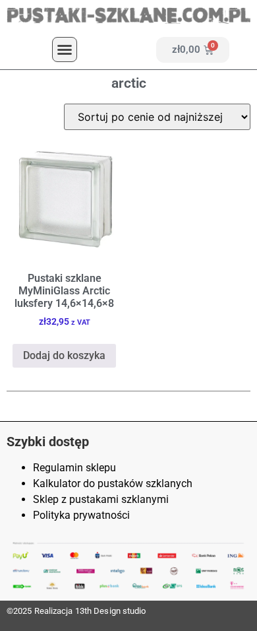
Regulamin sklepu (74, 467)
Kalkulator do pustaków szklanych (112, 483)
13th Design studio (110, 611)
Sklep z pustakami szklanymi (101, 499)
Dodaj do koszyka (64, 355)
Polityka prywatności (81, 515)
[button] (64, 49)
